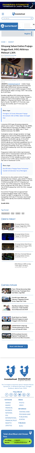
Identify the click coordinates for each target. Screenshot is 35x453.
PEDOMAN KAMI (24, 414)
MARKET (8, 403)
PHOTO (21, 403)
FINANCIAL (9, 408)
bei (23, 213)
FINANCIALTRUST (11, 420)
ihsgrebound (5, 213)
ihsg (12, 213)
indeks (18, 213)
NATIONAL (8, 413)
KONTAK (22, 419)
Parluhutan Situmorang (10, 55)
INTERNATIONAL (10, 418)
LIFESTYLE (8, 425)
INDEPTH (8, 423)
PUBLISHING (23, 417)
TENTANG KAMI (24, 412)
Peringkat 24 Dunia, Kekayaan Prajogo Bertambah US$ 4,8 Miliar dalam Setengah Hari (16, 116)
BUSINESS (8, 410)
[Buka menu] (3, 14)
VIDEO (21, 405)
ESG (6, 415)
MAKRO (8, 405)
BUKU (21, 426)
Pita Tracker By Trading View (29, 29)
